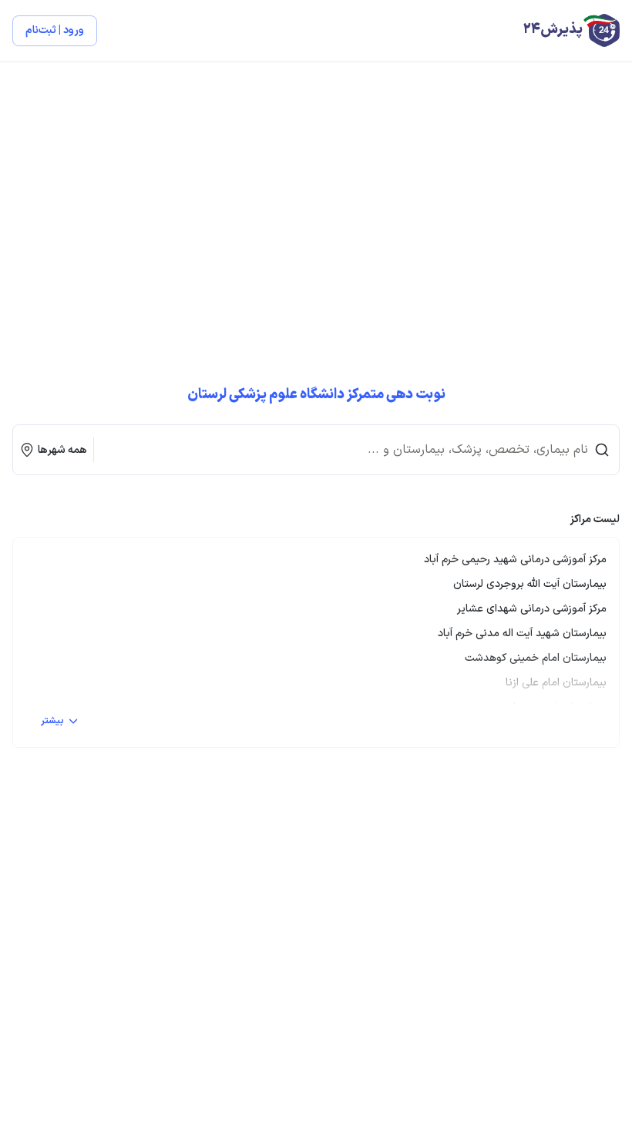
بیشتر (52, 721)
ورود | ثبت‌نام (54, 30)
